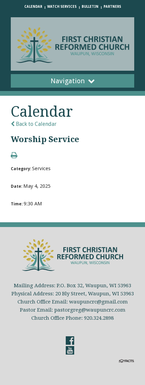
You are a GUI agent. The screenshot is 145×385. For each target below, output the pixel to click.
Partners (112, 6)
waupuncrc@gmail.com (98, 302)
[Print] (14, 156)
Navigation (68, 81)
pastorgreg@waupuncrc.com (89, 310)
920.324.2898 (99, 318)
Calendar (33, 6)
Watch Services (62, 6)
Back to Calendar (35, 124)
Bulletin (90, 6)
